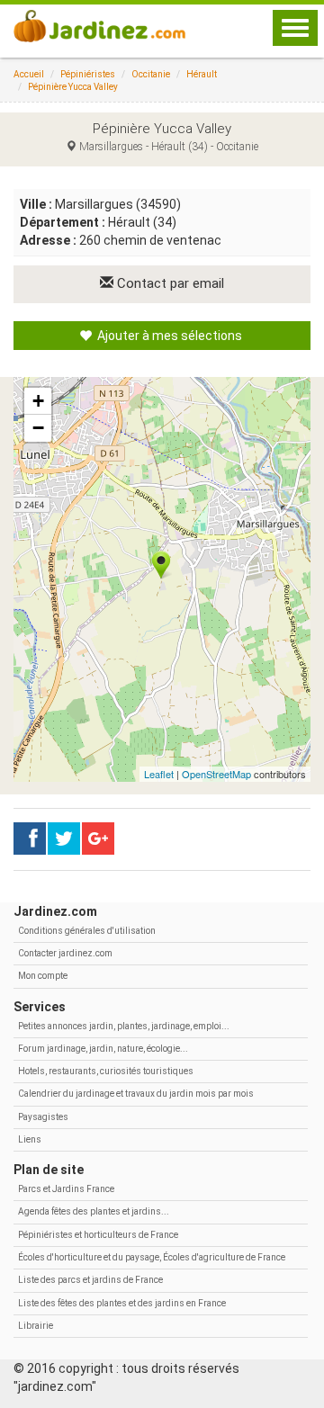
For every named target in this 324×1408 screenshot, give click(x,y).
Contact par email (168, 283)
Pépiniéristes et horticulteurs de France (98, 1235)
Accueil (29, 74)
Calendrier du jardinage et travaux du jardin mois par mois (136, 1094)
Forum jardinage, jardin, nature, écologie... (103, 1049)
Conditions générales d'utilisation (87, 931)
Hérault (201, 74)
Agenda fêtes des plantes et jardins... (93, 1211)
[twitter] (98, 838)
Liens (29, 1139)
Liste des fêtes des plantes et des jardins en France (122, 1303)
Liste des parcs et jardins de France (90, 1280)
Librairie (35, 1326)
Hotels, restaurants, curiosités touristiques (106, 1071)
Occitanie (150, 74)
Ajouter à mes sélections (168, 335)
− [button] (38, 428)
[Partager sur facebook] (30, 838)
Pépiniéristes (87, 74)
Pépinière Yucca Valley (73, 87)
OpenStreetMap (216, 774)
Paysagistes (43, 1117)
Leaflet (159, 774)
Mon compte (43, 976)
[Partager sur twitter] (64, 838)
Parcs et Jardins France (66, 1189)
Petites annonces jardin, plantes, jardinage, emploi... (124, 1026)
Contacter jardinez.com (65, 953)
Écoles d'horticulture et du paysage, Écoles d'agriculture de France (151, 1257)
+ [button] (38, 401)
